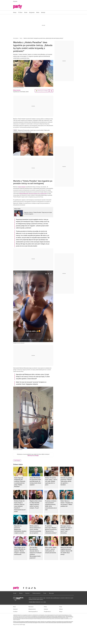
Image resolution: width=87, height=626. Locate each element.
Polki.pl (45, 606)
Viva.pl (60, 606)
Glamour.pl (15, 609)
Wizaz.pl (61, 609)
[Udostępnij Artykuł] (51, 90)
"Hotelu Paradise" (22, 186)
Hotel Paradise (17, 460)
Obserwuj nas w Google (43, 90)
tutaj (24, 624)
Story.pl (60, 611)
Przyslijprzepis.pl (47, 611)
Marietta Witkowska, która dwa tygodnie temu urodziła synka (33, 193)
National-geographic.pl (33, 611)
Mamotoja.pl (31, 606)
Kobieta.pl (46, 609)
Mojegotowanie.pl (32, 609)
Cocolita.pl (15, 611)
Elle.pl (14, 606)
